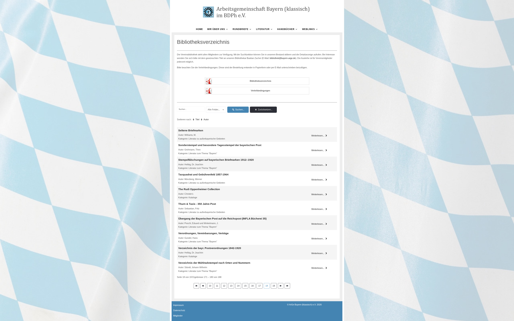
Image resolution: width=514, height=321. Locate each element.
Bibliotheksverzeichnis (260, 81)
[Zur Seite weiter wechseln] (280, 286)
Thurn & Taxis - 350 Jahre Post (197, 204)
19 (274, 286)
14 (238, 286)
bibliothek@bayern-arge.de (283, 58)
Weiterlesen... (318, 136)
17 (259, 286)
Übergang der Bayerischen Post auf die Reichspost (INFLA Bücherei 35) (222, 218)
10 (210, 286)
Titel (197, 119)
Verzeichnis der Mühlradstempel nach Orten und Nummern (214, 262)
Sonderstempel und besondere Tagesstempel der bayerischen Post (219, 145)
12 (224, 286)
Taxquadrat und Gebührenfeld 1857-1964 (203, 174)
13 (231, 286)
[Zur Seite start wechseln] (196, 286)
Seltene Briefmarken (190, 130)
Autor (206, 119)
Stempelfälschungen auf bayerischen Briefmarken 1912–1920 (216, 159)
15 (245, 286)
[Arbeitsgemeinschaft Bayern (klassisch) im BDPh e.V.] (257, 12)
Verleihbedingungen (260, 91)
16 (252, 286)
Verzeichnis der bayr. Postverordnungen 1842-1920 (209, 248)
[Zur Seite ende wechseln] (287, 286)
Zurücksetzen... (264, 109)
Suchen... (239, 109)
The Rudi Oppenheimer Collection (199, 189)
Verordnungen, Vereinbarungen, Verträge (203, 233)
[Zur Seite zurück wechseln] (203, 286)
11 (217, 286)
